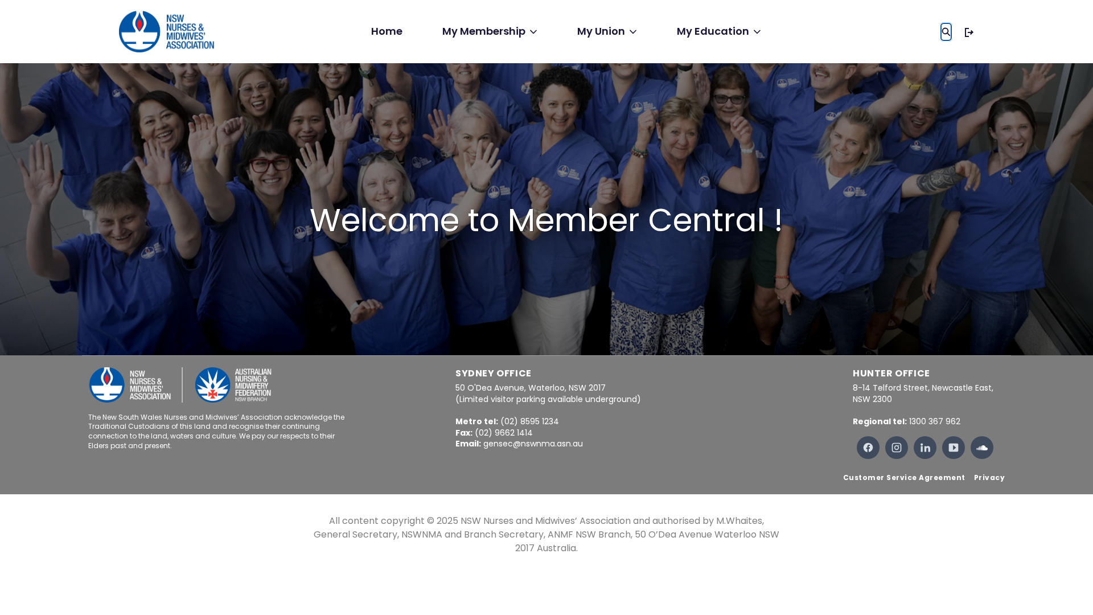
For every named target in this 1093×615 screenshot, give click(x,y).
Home (386, 31)
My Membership (483, 31)
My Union (601, 31)
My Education (713, 31)
